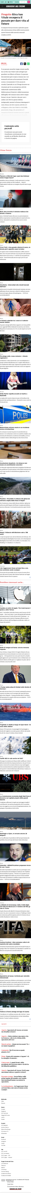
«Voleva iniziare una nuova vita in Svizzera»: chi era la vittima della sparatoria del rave (14, 1038)
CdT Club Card (4, 1113)
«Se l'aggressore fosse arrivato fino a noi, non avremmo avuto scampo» (14, 1088)
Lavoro (2, 1117)
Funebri (3, 1119)
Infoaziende (4, 1133)
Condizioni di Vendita (6, 1175)
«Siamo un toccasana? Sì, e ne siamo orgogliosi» (15, 1045)
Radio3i (3, 1167)
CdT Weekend (4, 1125)
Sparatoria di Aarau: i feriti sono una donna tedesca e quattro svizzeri (15, 1071)
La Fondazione (4, 1163)
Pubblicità (3, 1111)
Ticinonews (4, 1169)
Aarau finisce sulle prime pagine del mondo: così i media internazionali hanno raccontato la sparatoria (13, 1079)
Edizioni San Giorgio (5, 1129)
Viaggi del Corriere (5, 1115)
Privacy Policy (10, 1181)
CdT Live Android (5, 1153)
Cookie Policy (10, 1184)
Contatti (3, 1109)
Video (2, 1101)
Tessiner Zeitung (5, 1171)
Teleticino (3, 1165)
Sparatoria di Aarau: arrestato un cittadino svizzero (14, 1031)
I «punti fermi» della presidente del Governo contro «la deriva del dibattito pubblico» (15, 1064)
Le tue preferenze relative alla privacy (15, 1186)
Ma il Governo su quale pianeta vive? (13, 1051)
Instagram (3, 1141)
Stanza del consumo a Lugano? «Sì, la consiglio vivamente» (15, 1057)
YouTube (3, 1145)
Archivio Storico (5, 1127)
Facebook (3, 1139)
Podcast (3, 1103)
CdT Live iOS (4, 1151)
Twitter (3, 1143)
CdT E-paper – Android (6, 1157)
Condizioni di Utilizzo (6, 1173)
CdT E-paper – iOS (5, 1155)
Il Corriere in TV (4, 1131)
